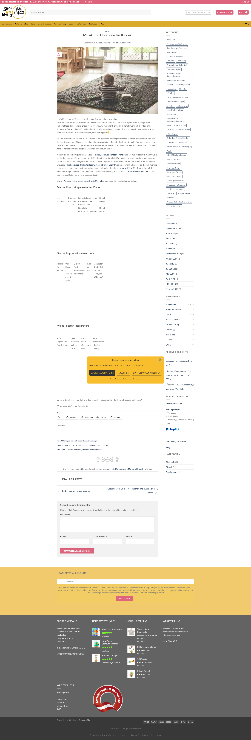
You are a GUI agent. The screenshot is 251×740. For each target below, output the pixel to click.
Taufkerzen (171, 193)
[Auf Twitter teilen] (103, 459)
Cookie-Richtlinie (116, 379)
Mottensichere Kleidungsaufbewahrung (176, 119)
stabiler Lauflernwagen (175, 189)
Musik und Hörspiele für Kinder (139, 469)
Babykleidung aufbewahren (177, 48)
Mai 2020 (170, 238)
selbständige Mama (174, 159)
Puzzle (169, 151)
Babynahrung (172, 52)
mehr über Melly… (171, 641)
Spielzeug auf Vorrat (174, 172)
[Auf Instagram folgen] (245, 2)
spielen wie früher (173, 164)
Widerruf (61, 702)
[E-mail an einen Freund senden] (107, 459)
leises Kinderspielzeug (175, 110)
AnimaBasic (171, 39)
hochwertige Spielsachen (176, 80)
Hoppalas (182, 89)
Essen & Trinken (44, 24)
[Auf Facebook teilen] (98, 459)
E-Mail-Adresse (100, 537)
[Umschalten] (193, 304)
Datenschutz (127, 379)
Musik (112, 469)
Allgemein (170, 462)
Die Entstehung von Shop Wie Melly (178, 375)
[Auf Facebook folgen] (243, 2)
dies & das (93, 24)
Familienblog (172, 472)
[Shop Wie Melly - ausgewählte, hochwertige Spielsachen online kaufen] (14, 12)
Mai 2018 (170, 273)
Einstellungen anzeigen (146, 373)
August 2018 (172, 258)
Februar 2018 (172, 289)
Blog (107, 31)
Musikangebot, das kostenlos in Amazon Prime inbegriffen (92, 164)
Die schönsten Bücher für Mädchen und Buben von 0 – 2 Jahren (82, 445)
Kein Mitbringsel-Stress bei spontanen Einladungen (77, 441)
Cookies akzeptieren (102, 373)
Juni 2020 (170, 233)
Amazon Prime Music (129, 168)
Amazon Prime (70, 181)
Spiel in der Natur (173, 168)
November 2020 (173, 228)
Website (129, 537)
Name (63, 537)
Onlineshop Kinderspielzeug (177, 142)
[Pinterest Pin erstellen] (112, 459)
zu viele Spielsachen (174, 206)
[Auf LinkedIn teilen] (117, 459)
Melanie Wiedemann (175, 371)
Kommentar (65, 514)
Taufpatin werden (183, 193)
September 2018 (173, 253)
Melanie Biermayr (123, 43)
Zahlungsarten (63, 692)
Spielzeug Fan (172, 361)
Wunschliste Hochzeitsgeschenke (179, 202)
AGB (59, 709)
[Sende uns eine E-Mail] (248, 2)
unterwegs (81, 24)
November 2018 (173, 248)
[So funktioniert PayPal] (172, 429)
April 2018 (170, 279)
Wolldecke (171, 198)
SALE (102, 24)
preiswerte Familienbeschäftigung (179, 147)
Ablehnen (123, 373)
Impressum (137, 379)
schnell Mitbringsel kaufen (176, 155)
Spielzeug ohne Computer (176, 185)
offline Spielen (172, 134)
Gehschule (171, 61)
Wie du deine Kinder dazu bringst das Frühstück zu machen (81, 450)
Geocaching (181, 61)
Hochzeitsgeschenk (183, 85)
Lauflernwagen (182, 106)
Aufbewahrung (60, 24)
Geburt (71, 24)
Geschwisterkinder (174, 69)
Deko (33, 24)
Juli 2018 (170, 263)
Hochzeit (170, 85)
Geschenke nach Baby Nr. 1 (177, 65)
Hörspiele (105, 469)
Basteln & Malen (21, 24)
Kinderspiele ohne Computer (177, 97)
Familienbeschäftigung (175, 56)
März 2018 (171, 284)
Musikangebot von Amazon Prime (108, 154)
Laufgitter (170, 106)
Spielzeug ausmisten (174, 176)
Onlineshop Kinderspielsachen (178, 138)
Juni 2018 (170, 269)
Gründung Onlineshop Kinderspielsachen (175, 74)
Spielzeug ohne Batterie (175, 181)
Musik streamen (121, 469)
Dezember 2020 (173, 223)
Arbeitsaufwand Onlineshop (177, 44)
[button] (160, 360)
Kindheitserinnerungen (175, 102)
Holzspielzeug (172, 89)
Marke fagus (171, 114)
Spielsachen (7, 24)
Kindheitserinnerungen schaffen (75, 491)
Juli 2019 (170, 243)
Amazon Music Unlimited (138, 171)
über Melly (245, 24)
